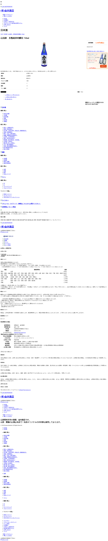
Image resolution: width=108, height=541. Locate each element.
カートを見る (8, 16)
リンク (5, 26)
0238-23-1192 (5, 232)
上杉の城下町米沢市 (7, 9)
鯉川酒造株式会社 (8, 147)
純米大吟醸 (6, 113)
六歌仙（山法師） (8, 463)
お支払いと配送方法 (9, 21)
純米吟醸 (6, 116)
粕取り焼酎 (6, 161)
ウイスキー (6, 520)
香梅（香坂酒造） (8, 129)
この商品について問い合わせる (12, 94)
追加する (103, 66)
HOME (5, 18)
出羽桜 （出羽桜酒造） (10, 136)
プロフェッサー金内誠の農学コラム (13, 23)
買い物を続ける (8, 99)
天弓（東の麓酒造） (9, 144)
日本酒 (5, 34)
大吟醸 (5, 115)
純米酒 (5, 119)
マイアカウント (8, 14)
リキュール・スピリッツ (10, 522)
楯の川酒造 (6, 149)
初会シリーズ (7, 174)
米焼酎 (5, 158)
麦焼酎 (5, 160)
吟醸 (5, 118)
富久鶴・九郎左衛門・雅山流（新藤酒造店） (15, 130)
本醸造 (5, 121)
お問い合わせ (7, 24)
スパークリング (8, 186)
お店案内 (6, 20)
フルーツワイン (8, 188)
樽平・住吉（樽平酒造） (10, 133)
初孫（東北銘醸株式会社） (11, 146)
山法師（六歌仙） (8, 141)
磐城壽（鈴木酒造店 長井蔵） (12, 139)
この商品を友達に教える (10, 97)
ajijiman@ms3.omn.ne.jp (20, 332)
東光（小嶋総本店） (9, 127)
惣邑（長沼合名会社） (9, 138)
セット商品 (6, 523)
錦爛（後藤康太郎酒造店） (11, 135)
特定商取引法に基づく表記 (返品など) (95, 51)
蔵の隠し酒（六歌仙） (9, 143)
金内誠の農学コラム (9, 528)
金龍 (5, 169)
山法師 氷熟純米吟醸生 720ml (16, 34)
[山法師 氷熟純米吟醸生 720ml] (44, 66)
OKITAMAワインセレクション (12, 197)
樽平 (5, 172)
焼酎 (5, 473)
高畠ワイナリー (8, 194)
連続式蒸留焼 (7, 163)
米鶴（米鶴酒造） (8, 132)
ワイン (5, 497)
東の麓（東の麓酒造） (9, 466)
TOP (2, 34)
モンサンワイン (8, 195)
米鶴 (5, 170)
